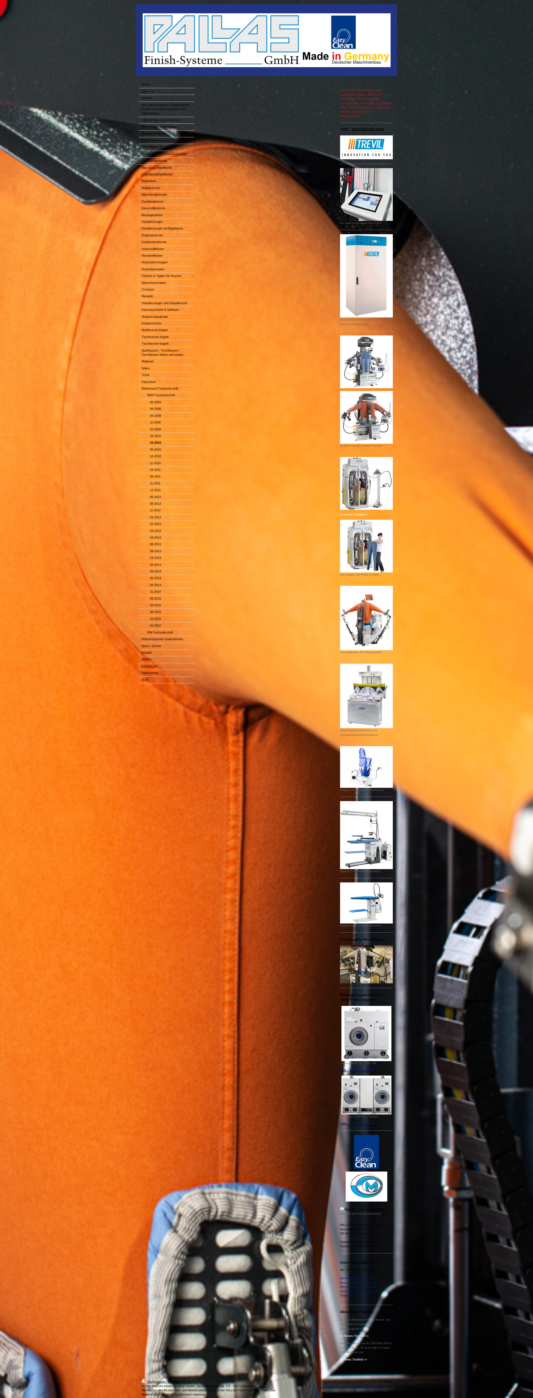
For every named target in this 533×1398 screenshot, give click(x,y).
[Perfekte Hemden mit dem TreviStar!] (366, 417)
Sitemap (173, 1381)
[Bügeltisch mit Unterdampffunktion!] (366, 835)
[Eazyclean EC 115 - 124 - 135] (366, 1033)
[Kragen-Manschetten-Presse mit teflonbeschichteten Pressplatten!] (366, 696)
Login (387, 1380)
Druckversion (157, 1381)
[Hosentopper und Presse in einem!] (366, 546)
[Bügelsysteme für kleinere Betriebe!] (366, 902)
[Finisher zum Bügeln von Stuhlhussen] (366, 767)
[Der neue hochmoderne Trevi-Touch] (366, 194)
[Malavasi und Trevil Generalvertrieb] (366, 1209)
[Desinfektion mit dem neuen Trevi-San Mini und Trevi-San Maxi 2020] (366, 275)
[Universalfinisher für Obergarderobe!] (366, 618)
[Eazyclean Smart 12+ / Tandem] (366, 1095)
